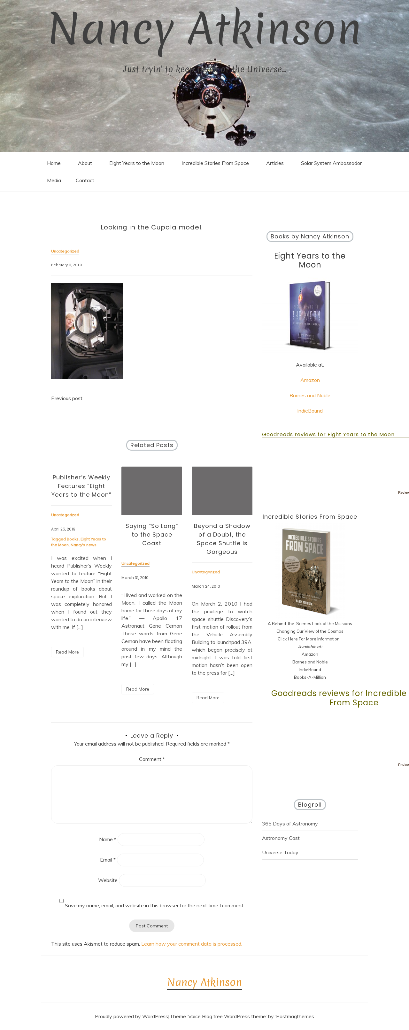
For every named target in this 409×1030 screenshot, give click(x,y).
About (85, 163)
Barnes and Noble (309, 395)
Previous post (66, 398)
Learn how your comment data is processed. (191, 944)
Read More (67, 652)
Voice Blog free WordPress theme (227, 1016)
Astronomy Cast (281, 838)
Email (108, 859)
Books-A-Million (310, 677)
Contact (85, 180)
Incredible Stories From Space (215, 163)
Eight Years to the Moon (136, 163)
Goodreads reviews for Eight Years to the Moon (328, 434)
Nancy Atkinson (204, 29)
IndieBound (310, 410)
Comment (152, 759)
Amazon (310, 380)
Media (54, 180)
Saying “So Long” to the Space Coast (152, 534)
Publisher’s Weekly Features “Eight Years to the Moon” (81, 486)
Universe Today (280, 852)
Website (108, 880)
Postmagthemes (295, 1016)
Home (54, 163)
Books (73, 539)
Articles (275, 163)
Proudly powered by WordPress (131, 1016)
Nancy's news (83, 544)
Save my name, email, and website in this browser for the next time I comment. (154, 905)
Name (107, 839)
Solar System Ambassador (331, 163)
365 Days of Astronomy (290, 823)
